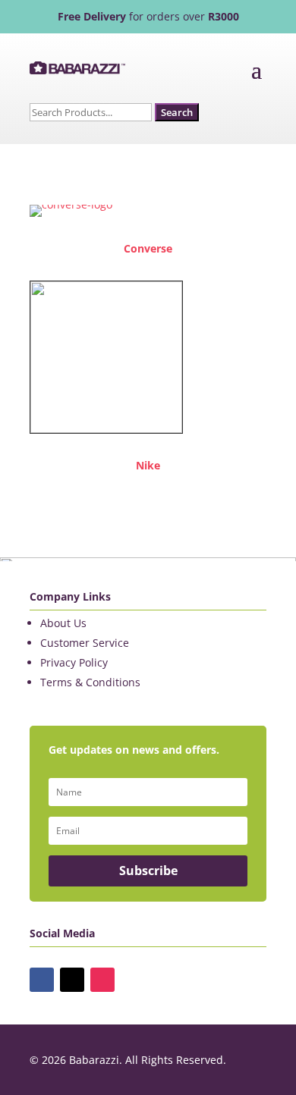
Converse (148, 248)
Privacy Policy (74, 662)
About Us (63, 623)
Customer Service (84, 642)
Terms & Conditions (90, 682)
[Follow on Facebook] (42, 980)
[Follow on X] (72, 980)
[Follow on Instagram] (102, 980)
